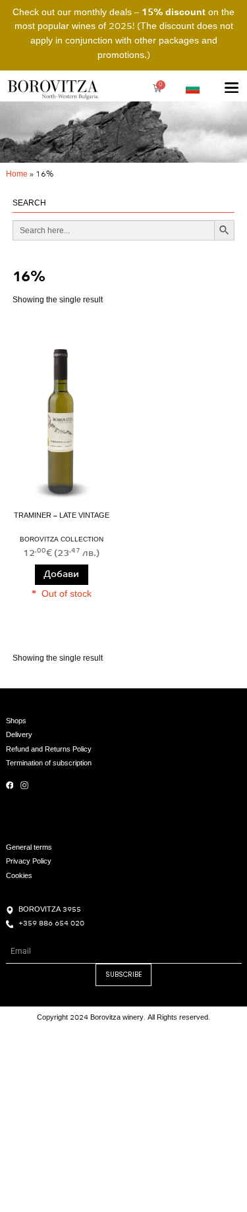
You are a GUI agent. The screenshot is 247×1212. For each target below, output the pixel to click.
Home (17, 175)
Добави (61, 574)
